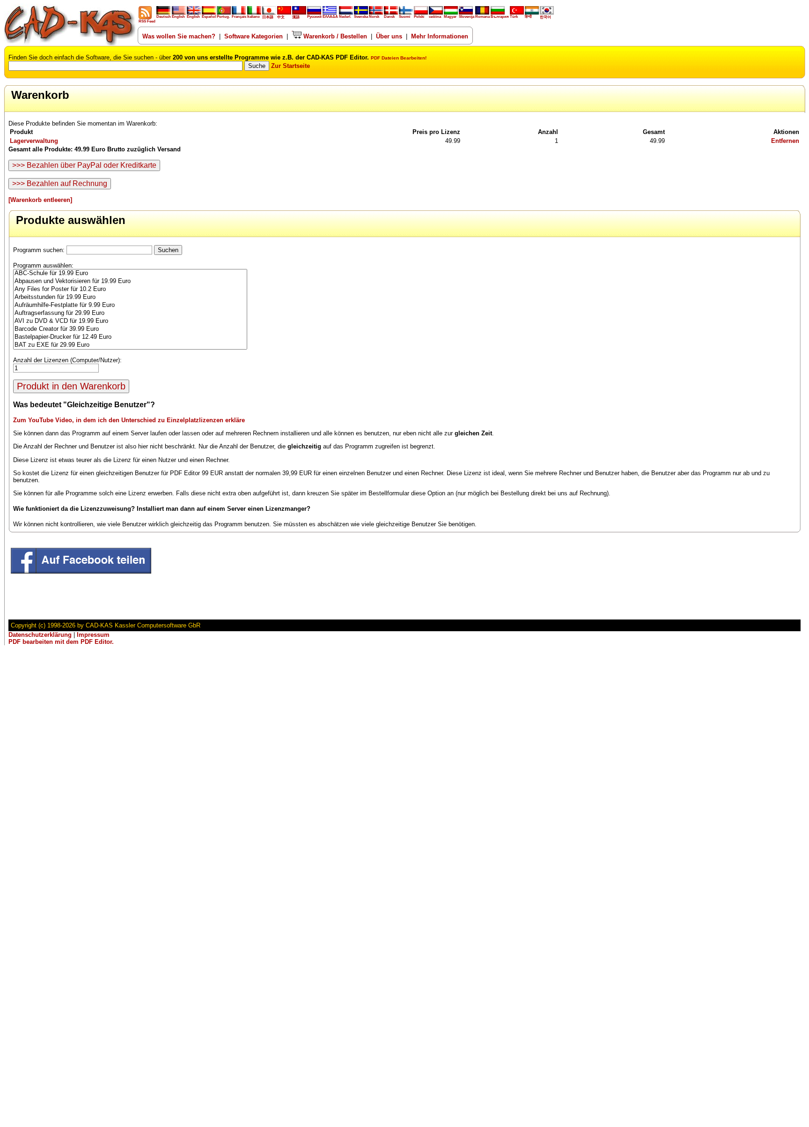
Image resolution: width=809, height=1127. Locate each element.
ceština (435, 17)
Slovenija (466, 17)
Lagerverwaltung (34, 140)
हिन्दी (528, 17)
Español (209, 17)
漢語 (296, 17)
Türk (514, 17)
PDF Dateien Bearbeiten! (399, 57)
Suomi (404, 17)
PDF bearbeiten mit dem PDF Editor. (61, 641)
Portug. (223, 17)
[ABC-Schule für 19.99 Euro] (130, 273)
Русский (314, 17)
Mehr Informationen (439, 36)
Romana (482, 17)
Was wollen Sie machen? (178, 36)
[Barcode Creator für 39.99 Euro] (130, 329)
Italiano (253, 17)
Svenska (361, 17)
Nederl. (345, 17)
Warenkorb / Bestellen (334, 36)
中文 (281, 17)
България (500, 17)
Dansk (389, 17)
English (178, 17)
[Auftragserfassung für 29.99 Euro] (130, 313)
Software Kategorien (253, 36)
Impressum (93, 634)
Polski (419, 17)
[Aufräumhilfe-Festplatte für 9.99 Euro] (130, 305)
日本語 (267, 17)
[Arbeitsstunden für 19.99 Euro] (130, 297)
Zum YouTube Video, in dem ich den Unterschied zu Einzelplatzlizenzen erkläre (129, 420)
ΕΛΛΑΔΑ (330, 17)
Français (239, 17)
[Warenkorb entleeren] (40, 199)
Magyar (450, 17)
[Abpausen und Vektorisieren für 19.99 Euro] (130, 281)
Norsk (374, 17)
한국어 (545, 17)
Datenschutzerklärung (40, 634)
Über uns (389, 36)
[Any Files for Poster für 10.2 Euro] (130, 289)
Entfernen (785, 140)
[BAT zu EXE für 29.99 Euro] (130, 345)
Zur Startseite (290, 65)
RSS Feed (147, 21)
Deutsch (163, 17)
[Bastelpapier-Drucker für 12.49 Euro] (130, 337)
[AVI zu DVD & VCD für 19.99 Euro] (130, 321)
